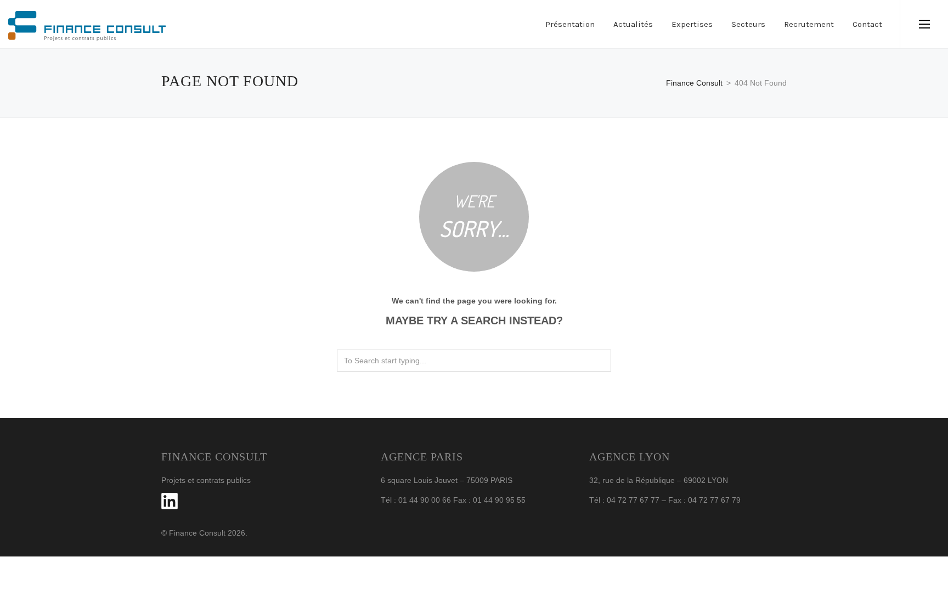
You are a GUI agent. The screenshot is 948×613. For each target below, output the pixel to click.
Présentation (570, 24)
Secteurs (748, 24)
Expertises (692, 24)
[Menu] (924, 24)
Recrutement (809, 24)
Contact (867, 24)
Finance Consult (694, 82)
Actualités (633, 24)
